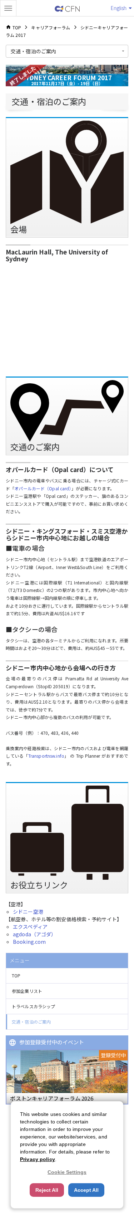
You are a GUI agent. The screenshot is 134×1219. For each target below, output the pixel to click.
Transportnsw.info (46, 756)
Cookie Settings (67, 1172)
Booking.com (29, 941)
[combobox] (67, 51)
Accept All (86, 1190)
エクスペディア (30, 926)
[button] (67, 976)
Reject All (46, 1190)
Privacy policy (37, 1159)
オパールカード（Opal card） (42, 488)
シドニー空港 (28, 911)
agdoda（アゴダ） (34, 934)
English (118, 7)
